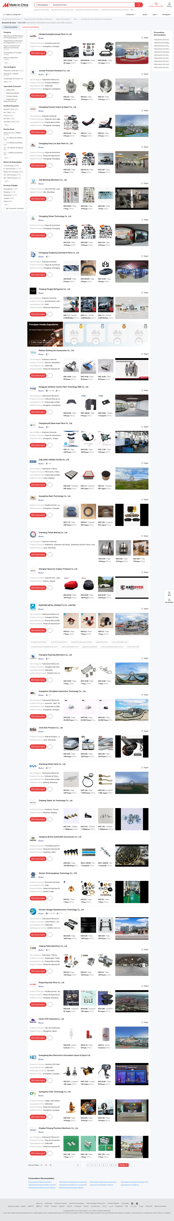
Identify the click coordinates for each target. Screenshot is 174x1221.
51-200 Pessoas (12, 168)
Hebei (8, 201)
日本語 (46, 1206)
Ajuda (145, 14)
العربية (111, 1206)
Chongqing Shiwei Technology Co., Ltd (55, 216)
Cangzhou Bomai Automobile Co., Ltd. (60, 836)
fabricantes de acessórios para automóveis (115, 10)
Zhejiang (10, 192)
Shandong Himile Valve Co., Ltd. (52, 764)
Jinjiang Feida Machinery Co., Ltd (53, 946)
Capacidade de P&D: (37, 86)
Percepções (125, 1203)
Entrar (169, 6)
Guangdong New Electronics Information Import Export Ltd (64, 1055)
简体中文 (31, 1206)
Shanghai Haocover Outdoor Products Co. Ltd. (58, 569)
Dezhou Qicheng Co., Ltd (56, 350)
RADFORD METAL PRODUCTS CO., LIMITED (57, 605)
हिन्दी (126, 1206)
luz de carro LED (133, 647)
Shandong (10, 195)
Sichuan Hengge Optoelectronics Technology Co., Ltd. (61, 909)
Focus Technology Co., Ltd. (83, 1211)
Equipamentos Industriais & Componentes (13, 42)
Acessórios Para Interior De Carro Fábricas (42, 1188)
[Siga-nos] (137, 1203)
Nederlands (119, 1206)
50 (50, 1165)
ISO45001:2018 (11, 122)
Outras (8, 115)
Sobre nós (39, 1203)
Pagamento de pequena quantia (10, 100)
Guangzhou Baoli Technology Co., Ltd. (55, 496)
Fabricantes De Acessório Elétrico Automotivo (42, 1185)
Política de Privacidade (76, 1203)
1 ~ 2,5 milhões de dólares (13, 144)
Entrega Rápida (12, 96)
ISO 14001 (10, 112)
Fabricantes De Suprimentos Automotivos (103, 1182)
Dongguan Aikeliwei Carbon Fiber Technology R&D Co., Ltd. (64, 387)
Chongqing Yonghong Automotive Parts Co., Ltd (59, 252)
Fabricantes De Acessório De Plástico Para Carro (135, 1182)
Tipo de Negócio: (36, 79)
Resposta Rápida (12, 93)
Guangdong (11, 189)
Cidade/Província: (36, 46)
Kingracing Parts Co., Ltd (51, 982)
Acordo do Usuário (61, 1203)
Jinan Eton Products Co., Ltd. (51, 727)
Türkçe (141, 1206)
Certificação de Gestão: (38, 673)
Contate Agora (39, 53)
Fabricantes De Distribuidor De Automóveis (73, 1182)
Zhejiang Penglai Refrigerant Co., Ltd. (55, 289)
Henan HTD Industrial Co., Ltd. (51, 1019)
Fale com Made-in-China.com (95, 1203)
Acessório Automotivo (59, 642)
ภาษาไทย (133, 1206)
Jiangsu (9, 198)
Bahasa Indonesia (160, 1206)
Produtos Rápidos (113, 1203)
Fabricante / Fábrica (11, 74)
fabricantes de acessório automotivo (87, 10)
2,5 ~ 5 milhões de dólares (13, 153)
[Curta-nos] (132, 1203)
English (23, 1206)
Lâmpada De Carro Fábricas (130, 1185)
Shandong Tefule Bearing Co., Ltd (53, 532)
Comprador (130, 14)
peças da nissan (102, 642)
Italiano (86, 1206)
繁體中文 (39, 1206)
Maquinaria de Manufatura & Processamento (13, 37)
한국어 (104, 1206)
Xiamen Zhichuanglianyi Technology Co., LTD (58, 873)
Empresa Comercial (13, 70)
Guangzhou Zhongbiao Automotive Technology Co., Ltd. (62, 691)
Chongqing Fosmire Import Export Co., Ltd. (57, 107)
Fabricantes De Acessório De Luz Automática (73, 1185)
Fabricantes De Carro (161, 64)
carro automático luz (119, 642)
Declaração (48, 1203)
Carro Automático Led (70, 647)
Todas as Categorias (13, 14)
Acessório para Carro (39, 642)
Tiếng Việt (149, 1206)
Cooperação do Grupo (13, 78)
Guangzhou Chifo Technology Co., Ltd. (55, 1091)
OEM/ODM (10, 90)
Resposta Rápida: (36, 155)
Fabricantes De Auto (161, 67)
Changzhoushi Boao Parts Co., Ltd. (55, 423)
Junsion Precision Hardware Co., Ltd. (54, 70)
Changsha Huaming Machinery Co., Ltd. (55, 655)
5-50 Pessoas (11, 165)
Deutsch (69, 1206)
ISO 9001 (9, 118)
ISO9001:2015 (11, 109)
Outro (7, 82)
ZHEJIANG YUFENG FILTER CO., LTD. (54, 459)
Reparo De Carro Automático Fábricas (71, 1188)
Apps (154, 14)
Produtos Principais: (37, 43)
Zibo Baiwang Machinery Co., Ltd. (53, 180)
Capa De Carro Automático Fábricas (101, 1185)
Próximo (122, 1165)
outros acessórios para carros (112, 647)
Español (61, 1206)
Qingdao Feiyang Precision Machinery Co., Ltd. (58, 1128)
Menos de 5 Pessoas (13, 172)
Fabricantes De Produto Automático (39, 1182)
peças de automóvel (89, 647)
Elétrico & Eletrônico (11, 58)
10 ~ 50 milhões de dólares (13, 149)
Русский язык (95, 1206)
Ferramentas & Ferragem (13, 53)
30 (46, 1165)
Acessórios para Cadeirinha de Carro (44, 647)
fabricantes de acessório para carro (62, 10)
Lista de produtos (10, 27)
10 (41, 1165)
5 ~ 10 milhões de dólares (13, 139)
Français (54, 1206)
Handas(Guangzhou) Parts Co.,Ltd (55, 34)
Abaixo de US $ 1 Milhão (12, 134)
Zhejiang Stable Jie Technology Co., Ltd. (56, 800)
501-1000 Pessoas (12, 178)
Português (78, 1206)
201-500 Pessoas (12, 175)
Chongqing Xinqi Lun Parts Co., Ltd (56, 143)
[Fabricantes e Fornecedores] (15, 4)
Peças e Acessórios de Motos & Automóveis (12, 48)
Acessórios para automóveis (81, 642)
